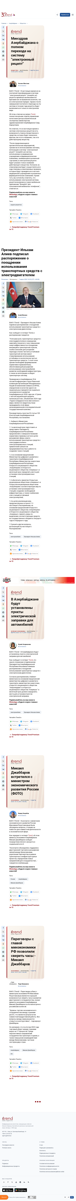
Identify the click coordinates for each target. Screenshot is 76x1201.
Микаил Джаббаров (17, 883)
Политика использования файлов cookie (51, 1171)
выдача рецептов (16, 204)
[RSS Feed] (28, 1182)
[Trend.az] (8, 15)
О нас (41, 1145)
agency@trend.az (6, 1135)
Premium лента (6, 1148)
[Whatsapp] (4, 1182)
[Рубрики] (73, 15)
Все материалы (22, 85)
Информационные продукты (11, 1166)
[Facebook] (8, 1182)
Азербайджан (23, 879)
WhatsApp (13, 194)
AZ (68, 1197)
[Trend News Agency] (7, 1119)
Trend (33, 114)
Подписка (5, 1163)
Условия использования (46, 1163)
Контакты (42, 1150)
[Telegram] (20, 1182)
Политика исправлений (46, 1156)
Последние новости (8, 1145)
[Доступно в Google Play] (20, 1190)
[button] (3, 27)
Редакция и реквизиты (46, 1148)
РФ (12, 1054)
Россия (13, 879)
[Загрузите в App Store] (7, 1190)
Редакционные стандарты (47, 1153)
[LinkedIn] (24, 1182)
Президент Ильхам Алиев (32, 536)
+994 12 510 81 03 (7, 1133)
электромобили (15, 536)
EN (65, 1197)
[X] (12, 1182)
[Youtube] (16, 1182)
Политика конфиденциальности (49, 1166)
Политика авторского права (48, 1169)
